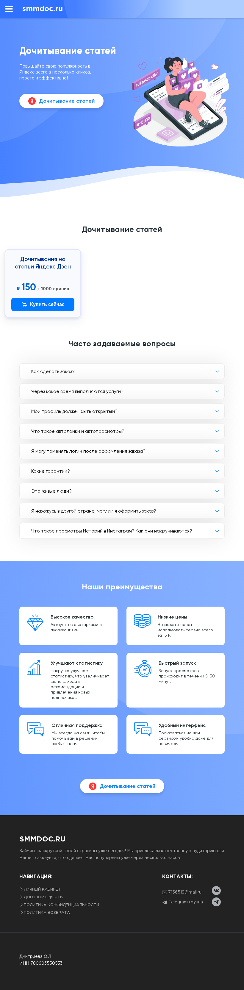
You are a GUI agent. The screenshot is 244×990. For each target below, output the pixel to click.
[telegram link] (216, 901)
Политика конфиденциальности (61, 905)
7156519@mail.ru (184, 892)
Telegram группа (185, 902)
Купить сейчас (47, 304)
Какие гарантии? (50, 471)
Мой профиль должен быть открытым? (74, 411)
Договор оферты (43, 897)
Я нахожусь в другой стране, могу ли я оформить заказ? (93, 511)
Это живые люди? (51, 491)
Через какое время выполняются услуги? (77, 391)
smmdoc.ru (42, 839)
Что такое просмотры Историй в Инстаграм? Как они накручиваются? (111, 531)
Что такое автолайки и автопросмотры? (77, 431)
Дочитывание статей (67, 101)
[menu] (9, 9)
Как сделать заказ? (53, 371)
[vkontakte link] (216, 890)
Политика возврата (47, 912)
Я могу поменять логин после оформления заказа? (88, 451)
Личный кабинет (42, 889)
